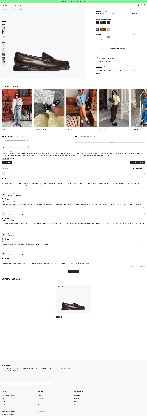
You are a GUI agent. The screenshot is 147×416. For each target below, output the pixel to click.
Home (3, 9)
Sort (134, 168)
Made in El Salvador (10, 9)
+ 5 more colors (66, 317)
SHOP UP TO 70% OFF (78, 1)
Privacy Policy (41, 408)
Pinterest (76, 401)
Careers (40, 405)
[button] (117, 12)
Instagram (77, 395)
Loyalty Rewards (42, 411)
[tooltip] (11, 151)
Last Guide (5, 405)
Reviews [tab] (5, 159)
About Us (40, 395)
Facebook (77, 398)
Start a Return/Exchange (8, 395)
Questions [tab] (12, 159)
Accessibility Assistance (8, 411)
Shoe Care (4, 408)
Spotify (76, 405)
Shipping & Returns (134, 51)
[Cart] (144, 5)
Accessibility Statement (8, 414)
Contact (4, 398)
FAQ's (3, 401)
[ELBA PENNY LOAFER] (73, 299)
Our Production (42, 401)
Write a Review (139, 163)
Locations (40, 398)
